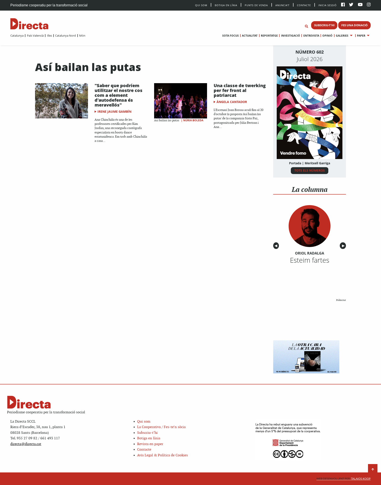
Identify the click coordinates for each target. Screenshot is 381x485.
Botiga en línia (226, 5)
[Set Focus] (306, 26)
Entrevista (311, 35)
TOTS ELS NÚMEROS (309, 170)
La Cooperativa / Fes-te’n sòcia (161, 427)
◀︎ (277, 246)
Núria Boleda (193, 120)
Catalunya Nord (65, 35)
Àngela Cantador (232, 102)
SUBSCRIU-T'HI (324, 25)
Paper (361, 35)
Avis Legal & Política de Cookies (162, 455)
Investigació (290, 35)
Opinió (327, 35)
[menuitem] (17, 35)
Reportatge (269, 35)
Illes (49, 35)
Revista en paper (150, 444)
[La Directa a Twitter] (351, 4)
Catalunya (17, 35)
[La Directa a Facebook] (343, 4)
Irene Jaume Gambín (114, 111)
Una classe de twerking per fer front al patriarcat (240, 90)
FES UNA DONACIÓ (354, 25)
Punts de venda (256, 5)
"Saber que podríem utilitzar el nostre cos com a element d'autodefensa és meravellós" (118, 95)
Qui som (143, 421)
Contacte (304, 5)
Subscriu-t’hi (147, 433)
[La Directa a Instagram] (369, 4)
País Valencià (35, 35)
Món (82, 35)
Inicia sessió (327, 5)
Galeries (342, 35)
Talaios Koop (343, 478)
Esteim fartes (309, 260)
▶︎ (344, 246)
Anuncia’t (282, 5)
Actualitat (250, 35)
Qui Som (201, 5)
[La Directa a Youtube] (360, 4)
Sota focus (230, 35)
